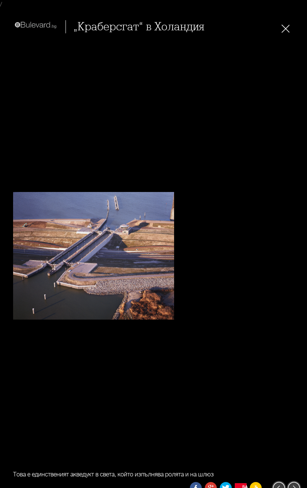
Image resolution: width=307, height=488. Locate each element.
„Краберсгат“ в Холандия (138, 26)
